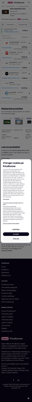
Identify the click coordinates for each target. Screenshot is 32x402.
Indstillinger (16, 229)
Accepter (16, 234)
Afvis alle (16, 239)
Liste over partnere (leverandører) (11, 223)
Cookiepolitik (6, 199)
